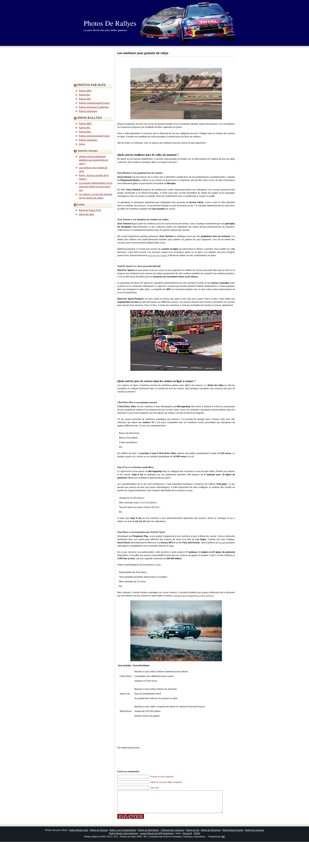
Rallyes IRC (84, 95)
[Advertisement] (88, 72)
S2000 (197, 833)
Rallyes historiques (88, 111)
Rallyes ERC (85, 99)
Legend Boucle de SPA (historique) (157, 833)
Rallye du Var (192, 830)
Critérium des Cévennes (172, 830)
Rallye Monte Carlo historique (123, 833)
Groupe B (187, 833)
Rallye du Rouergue (211, 830)
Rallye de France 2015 (90, 210)
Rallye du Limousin (254, 830)
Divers (82, 144)
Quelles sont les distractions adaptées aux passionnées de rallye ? (93, 160)
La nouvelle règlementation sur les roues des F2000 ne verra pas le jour (95, 186)
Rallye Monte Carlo (78, 830)
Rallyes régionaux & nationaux (94, 107)
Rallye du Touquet (99, 830)
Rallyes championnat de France (94, 103)
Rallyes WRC (85, 90)
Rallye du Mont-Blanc (148, 830)
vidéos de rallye (86, 214)
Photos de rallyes (110, 23)
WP (223, 836)
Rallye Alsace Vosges (232, 830)
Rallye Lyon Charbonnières (122, 830)
